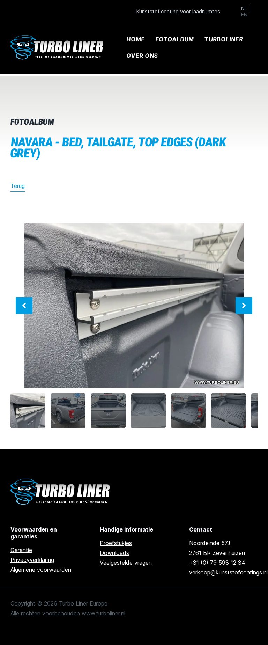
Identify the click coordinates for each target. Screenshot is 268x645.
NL (244, 8)
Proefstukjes (116, 543)
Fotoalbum (174, 39)
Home (135, 39)
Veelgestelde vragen (126, 562)
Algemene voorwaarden (40, 569)
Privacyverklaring (32, 559)
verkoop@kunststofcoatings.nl (228, 572)
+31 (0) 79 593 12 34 (217, 562)
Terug (17, 185)
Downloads (114, 552)
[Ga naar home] (57, 48)
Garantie (21, 550)
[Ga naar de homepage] (61, 492)
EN (244, 14)
